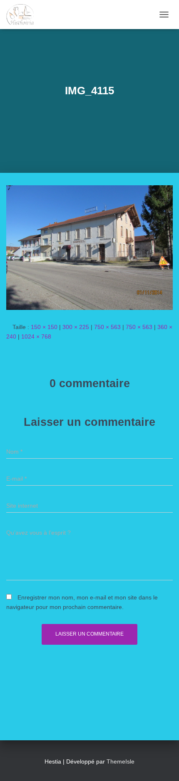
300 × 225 (75, 327)
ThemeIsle (120, 761)
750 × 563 (107, 327)
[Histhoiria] (23, 14)
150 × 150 (44, 327)
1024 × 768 (36, 336)
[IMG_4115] (89, 247)
